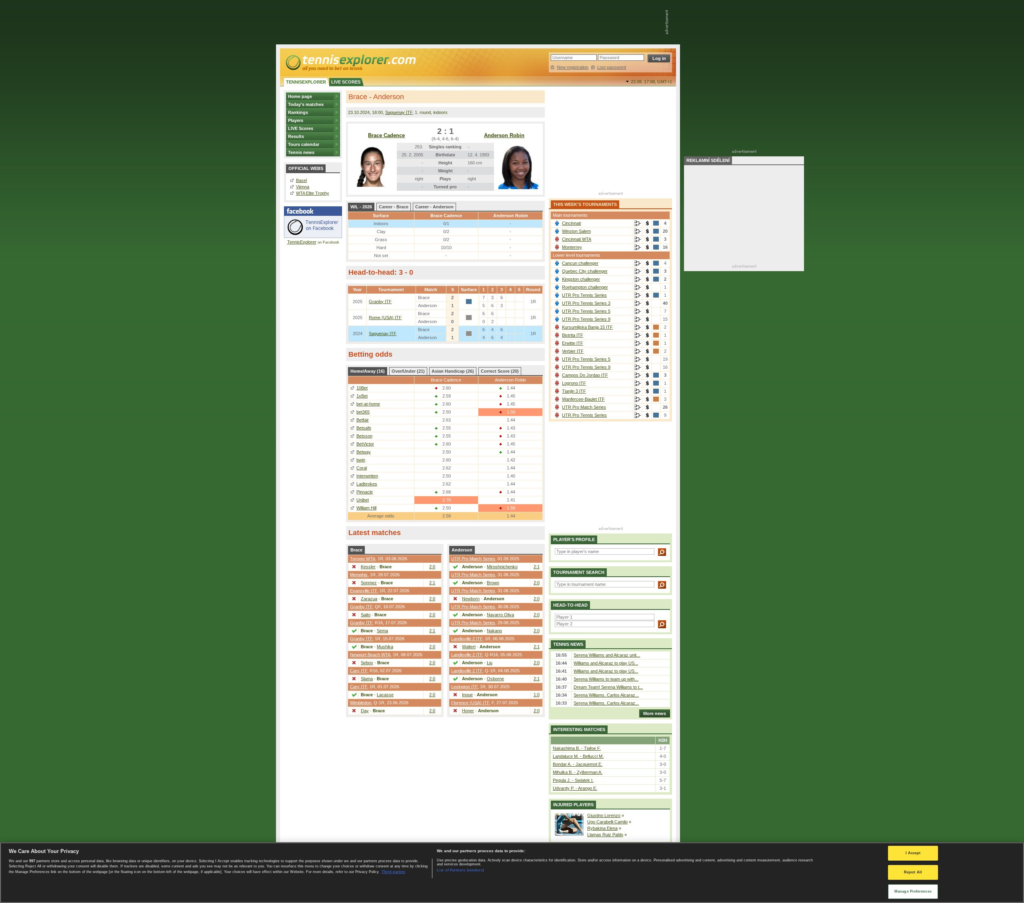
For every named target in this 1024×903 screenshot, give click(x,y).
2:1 (432, 582)
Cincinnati (571, 223)
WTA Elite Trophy (312, 193)
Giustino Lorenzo (603, 815)
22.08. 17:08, (651, 81)
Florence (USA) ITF (470, 702)
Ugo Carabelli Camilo (607, 821)
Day (365, 710)
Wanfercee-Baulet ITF (583, 399)
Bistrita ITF (572, 335)
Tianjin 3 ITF (574, 391)
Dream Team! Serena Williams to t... (608, 687)
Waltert (469, 646)
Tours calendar (303, 144)
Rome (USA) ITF (385, 317)
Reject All (913, 872)
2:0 (432, 566)
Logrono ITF (574, 383)
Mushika (385, 646)
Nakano (494, 630)
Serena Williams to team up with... (606, 679)
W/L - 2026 (361, 206)
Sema (382, 630)
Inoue (467, 694)
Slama (367, 678)
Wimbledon (360, 702)
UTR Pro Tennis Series (584, 295)
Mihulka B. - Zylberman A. (577, 772)
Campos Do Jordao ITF (585, 375)
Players (295, 120)
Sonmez (369, 582)
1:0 (537, 694)
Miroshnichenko (502, 566)
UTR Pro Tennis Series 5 (586, 311)
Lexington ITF (464, 686)
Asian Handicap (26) (453, 371)
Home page (300, 96)
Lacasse (385, 694)
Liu (489, 662)
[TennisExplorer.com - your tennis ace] (350, 62)
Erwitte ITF (572, 343)
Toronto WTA (362, 558)
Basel (301, 180)
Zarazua (369, 598)
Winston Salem (576, 231)
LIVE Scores (300, 128)
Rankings (298, 112)
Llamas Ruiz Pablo (605, 834)
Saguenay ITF (398, 112)
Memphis (359, 574)
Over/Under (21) (408, 371)
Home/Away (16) (367, 371)
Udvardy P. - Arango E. (575, 788)
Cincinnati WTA (576, 239)
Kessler (368, 566)
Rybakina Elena (602, 828)
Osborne (495, 678)
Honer (468, 710)
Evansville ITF (363, 590)
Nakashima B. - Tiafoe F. (577, 748)
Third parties (393, 872)
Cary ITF (358, 670)
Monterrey (572, 247)
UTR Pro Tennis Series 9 (586, 319)
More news (654, 713)
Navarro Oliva (500, 614)
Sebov (367, 662)
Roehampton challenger (585, 287)
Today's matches (306, 104)
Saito (365, 614)
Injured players (573, 804)
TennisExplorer (301, 242)
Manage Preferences (913, 891)
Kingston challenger (581, 279)
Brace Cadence (386, 135)
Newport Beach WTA (370, 654)
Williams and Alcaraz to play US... (606, 663)
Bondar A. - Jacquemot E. (577, 764)
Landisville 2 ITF (466, 638)
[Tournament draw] (637, 223)
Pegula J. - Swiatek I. (573, 780)
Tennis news (301, 152)
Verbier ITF (573, 351)
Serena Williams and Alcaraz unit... (607, 655)
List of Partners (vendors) (460, 870)
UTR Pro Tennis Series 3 (586, 303)
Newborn (471, 598)
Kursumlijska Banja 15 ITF (587, 327)
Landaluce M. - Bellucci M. (578, 756)
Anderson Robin (504, 135)
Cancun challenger (580, 263)
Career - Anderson (434, 206)
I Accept (913, 853)
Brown (493, 582)
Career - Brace (393, 206)
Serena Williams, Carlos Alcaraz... (606, 695)
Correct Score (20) (500, 371)
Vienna (302, 186)
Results (296, 136)
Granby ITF (380, 301)
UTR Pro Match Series (473, 558)
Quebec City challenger (585, 271)
